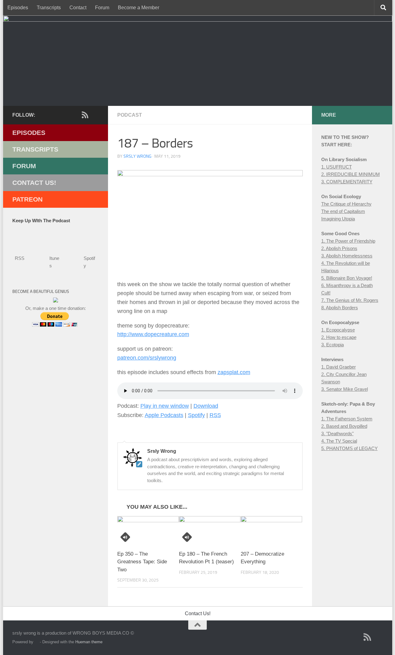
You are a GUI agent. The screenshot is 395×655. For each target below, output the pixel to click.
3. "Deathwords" (337, 433)
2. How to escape (338, 337)
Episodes (17, 7)
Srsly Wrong (137, 156)
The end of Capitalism (343, 211)
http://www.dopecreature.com (153, 334)
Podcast (129, 115)
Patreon (27, 199)
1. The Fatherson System (346, 418)
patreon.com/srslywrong (146, 358)
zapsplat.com (234, 372)
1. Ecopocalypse (338, 329)
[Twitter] (75, 115)
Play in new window (164, 406)
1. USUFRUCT (336, 166)
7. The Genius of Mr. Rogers (349, 300)
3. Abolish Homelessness (346, 255)
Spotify (196, 415)
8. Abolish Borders (339, 307)
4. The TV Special (339, 441)
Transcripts (49, 7)
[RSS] (85, 115)
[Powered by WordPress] (37, 642)
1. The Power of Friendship (348, 241)
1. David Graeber (338, 366)
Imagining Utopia (338, 218)
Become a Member (138, 7)
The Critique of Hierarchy (346, 204)
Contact (77, 7)
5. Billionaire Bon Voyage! (346, 278)
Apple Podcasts (164, 415)
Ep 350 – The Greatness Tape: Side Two (142, 562)
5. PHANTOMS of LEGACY (349, 448)
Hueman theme (88, 642)
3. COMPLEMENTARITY (346, 181)
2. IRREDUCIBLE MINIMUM (350, 174)
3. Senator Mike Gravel (344, 389)
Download (205, 406)
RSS (215, 415)
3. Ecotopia (332, 344)
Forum (102, 7)
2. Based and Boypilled (344, 426)
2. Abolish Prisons (339, 248)
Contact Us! (34, 182)
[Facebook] (65, 115)
